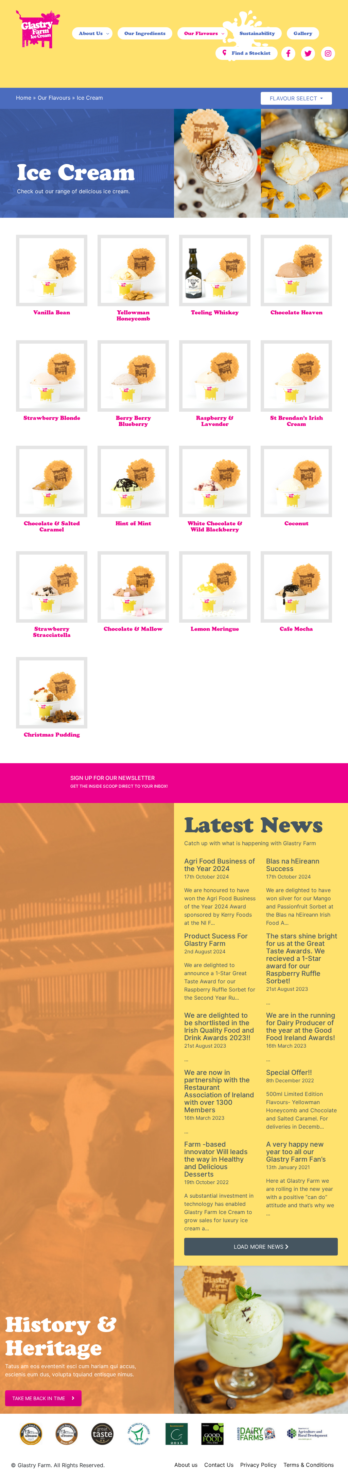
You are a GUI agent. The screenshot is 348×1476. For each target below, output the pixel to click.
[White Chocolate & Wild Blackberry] (214, 481)
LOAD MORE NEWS (259, 1246)
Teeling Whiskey (215, 312)
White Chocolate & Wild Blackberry (215, 526)
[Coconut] (296, 481)
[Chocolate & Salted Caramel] (51, 481)
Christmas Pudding (52, 734)
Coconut (296, 523)
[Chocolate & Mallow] (133, 587)
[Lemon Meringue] (214, 587)
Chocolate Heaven (297, 312)
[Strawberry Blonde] (51, 376)
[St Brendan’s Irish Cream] (296, 376)
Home (23, 97)
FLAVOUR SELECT (294, 98)
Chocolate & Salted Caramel (52, 526)
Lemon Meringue (215, 628)
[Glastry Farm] (38, 29)
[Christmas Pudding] (51, 692)
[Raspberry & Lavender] (214, 376)
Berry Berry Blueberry (133, 420)
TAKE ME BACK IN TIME (38, 1398)
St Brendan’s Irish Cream (296, 420)
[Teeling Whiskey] (214, 270)
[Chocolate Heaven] (296, 270)
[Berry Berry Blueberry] (133, 376)
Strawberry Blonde (51, 417)
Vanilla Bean (51, 312)
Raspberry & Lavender (214, 420)
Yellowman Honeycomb (133, 315)
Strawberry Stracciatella (52, 631)
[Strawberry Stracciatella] (51, 587)
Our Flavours (54, 97)
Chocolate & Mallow (133, 628)
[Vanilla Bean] (51, 270)
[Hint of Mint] (133, 481)
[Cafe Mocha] (296, 587)
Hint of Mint (133, 523)
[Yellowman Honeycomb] (133, 270)
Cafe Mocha (296, 628)
